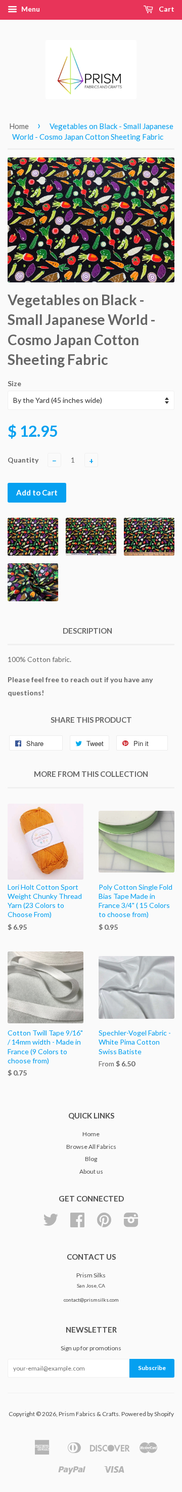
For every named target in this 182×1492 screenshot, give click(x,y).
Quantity (23, 459)
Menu (30, 9)
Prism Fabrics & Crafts (89, 1414)
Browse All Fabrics (91, 1146)
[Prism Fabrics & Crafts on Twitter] (50, 1223)
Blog (91, 1159)
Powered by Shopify (147, 1414)
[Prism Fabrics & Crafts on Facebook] (77, 1223)
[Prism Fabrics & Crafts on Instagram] (131, 1223)
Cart (165, 9)
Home (19, 126)
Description (87, 630)
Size (14, 383)
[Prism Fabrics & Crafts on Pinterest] (104, 1223)
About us (91, 1171)
